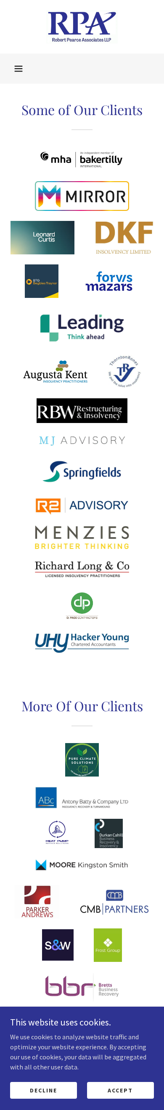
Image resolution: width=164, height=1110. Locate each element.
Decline (43, 1090)
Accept (120, 1090)
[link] (82, 27)
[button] (18, 68)
